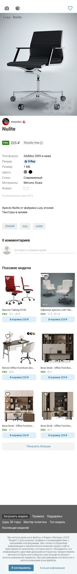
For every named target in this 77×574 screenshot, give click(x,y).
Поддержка (54, 516)
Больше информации (52, 567)
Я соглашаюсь (21, 568)
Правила (38, 516)
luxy (25, 226)
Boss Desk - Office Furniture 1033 (57, 425)
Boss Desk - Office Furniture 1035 (57, 367)
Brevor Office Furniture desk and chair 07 (18, 367)
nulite (39, 226)
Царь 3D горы (11, 522)
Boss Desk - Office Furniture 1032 (18, 425)
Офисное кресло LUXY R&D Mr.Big (57, 309)
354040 (10, 226)
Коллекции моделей (15, 528)
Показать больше (38, 446)
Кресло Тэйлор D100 (14, 309)
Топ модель (57, 522)
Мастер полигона (35, 522)
